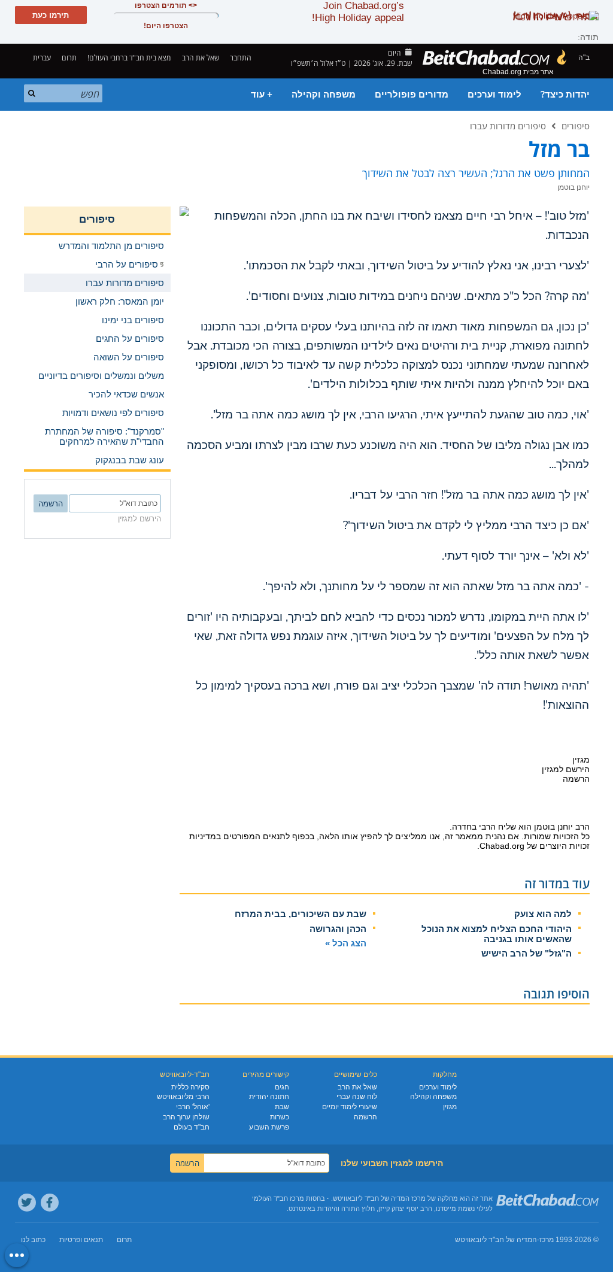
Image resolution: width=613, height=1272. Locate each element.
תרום (69, 58)
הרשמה (365, 1117)
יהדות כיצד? (565, 95)
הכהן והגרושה (337, 929)
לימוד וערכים (494, 95)
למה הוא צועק (543, 914)
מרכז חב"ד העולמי (278, 1198)
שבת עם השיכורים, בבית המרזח (300, 914)
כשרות (279, 1117)
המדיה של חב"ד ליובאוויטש (496, 1239)
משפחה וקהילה (324, 95)
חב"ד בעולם (192, 1127)
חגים (282, 1087)
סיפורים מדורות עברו (508, 126)
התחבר (241, 58)
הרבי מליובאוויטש (183, 1096)
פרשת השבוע (269, 1127)
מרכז (546, 1239)
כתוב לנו (33, 1239)
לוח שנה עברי (356, 1096)
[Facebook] (50, 1203)
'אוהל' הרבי (193, 1107)
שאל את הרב (200, 58)
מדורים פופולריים (411, 95)
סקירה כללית (190, 1087)
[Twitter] (27, 1203)
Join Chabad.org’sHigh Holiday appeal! (358, 11)
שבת (282, 1107)
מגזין (450, 1107)
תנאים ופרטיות (81, 1239)
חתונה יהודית (269, 1096)
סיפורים (576, 126)
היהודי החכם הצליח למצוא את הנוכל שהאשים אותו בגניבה (496, 934)
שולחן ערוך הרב (186, 1117)
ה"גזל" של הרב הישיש (526, 953)
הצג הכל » (345, 943)
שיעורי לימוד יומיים (349, 1107)
